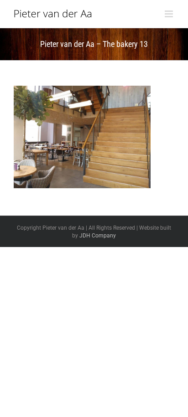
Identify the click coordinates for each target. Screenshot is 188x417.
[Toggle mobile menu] (169, 14)
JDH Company (97, 235)
